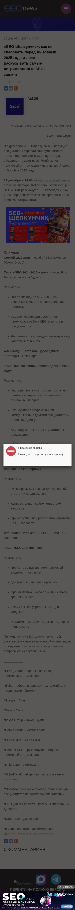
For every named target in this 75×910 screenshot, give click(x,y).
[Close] (71, 444)
